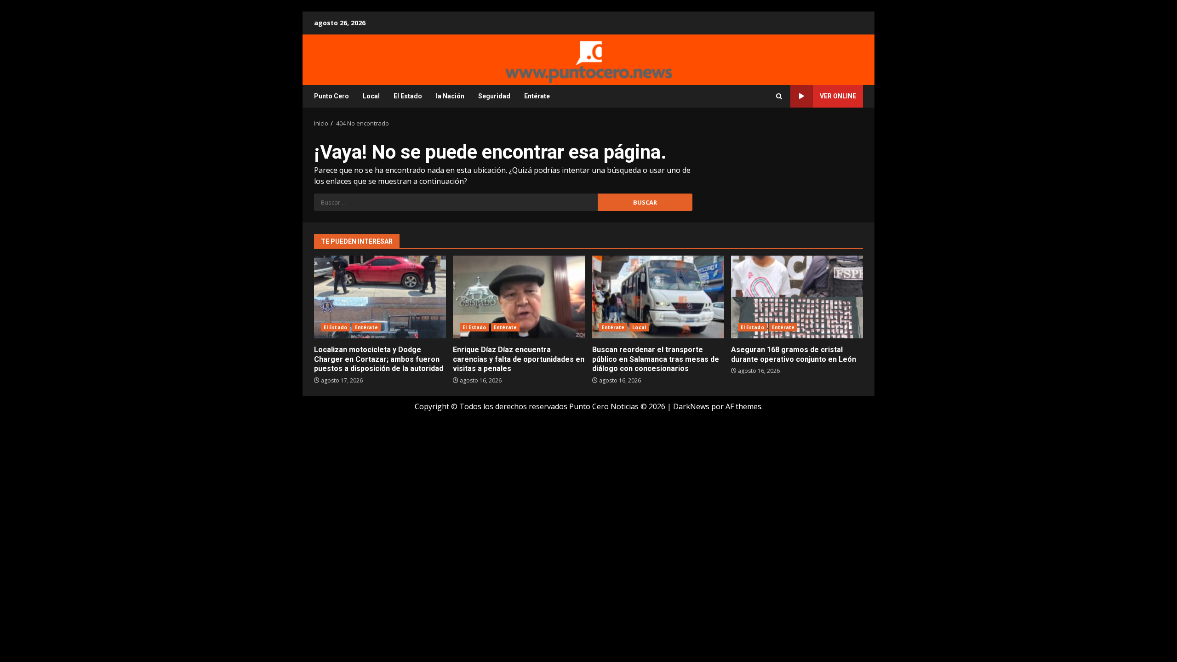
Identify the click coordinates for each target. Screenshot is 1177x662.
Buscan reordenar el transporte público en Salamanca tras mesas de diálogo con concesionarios (658, 297)
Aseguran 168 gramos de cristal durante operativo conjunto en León (797, 297)
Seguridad (494, 96)
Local (371, 96)
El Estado (408, 96)
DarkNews (691, 406)
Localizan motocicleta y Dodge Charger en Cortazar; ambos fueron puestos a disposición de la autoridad (380, 297)
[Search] (779, 96)
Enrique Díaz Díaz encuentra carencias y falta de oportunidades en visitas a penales (519, 297)
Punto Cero (331, 96)
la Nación (450, 96)
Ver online (838, 96)
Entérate (537, 96)
